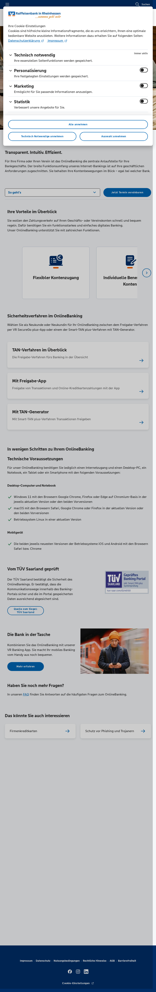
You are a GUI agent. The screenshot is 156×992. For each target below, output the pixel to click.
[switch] (144, 70)
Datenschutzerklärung (24, 41)
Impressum (55, 41)
